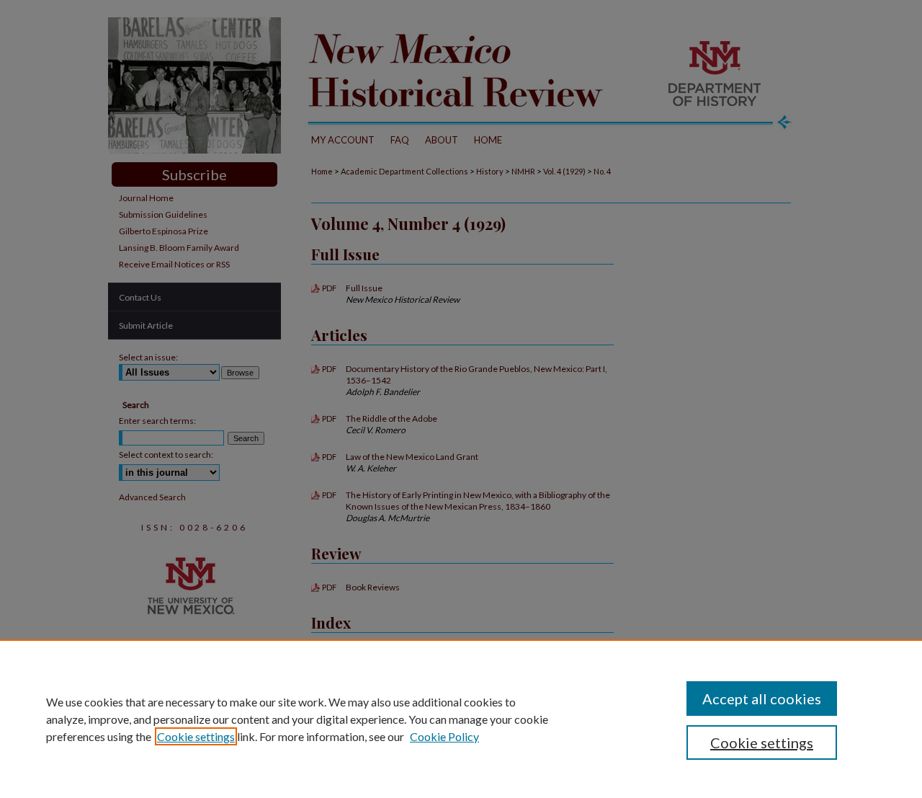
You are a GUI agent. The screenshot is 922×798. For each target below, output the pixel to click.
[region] (461, 718)
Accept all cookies (761, 698)
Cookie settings (196, 736)
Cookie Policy (444, 736)
